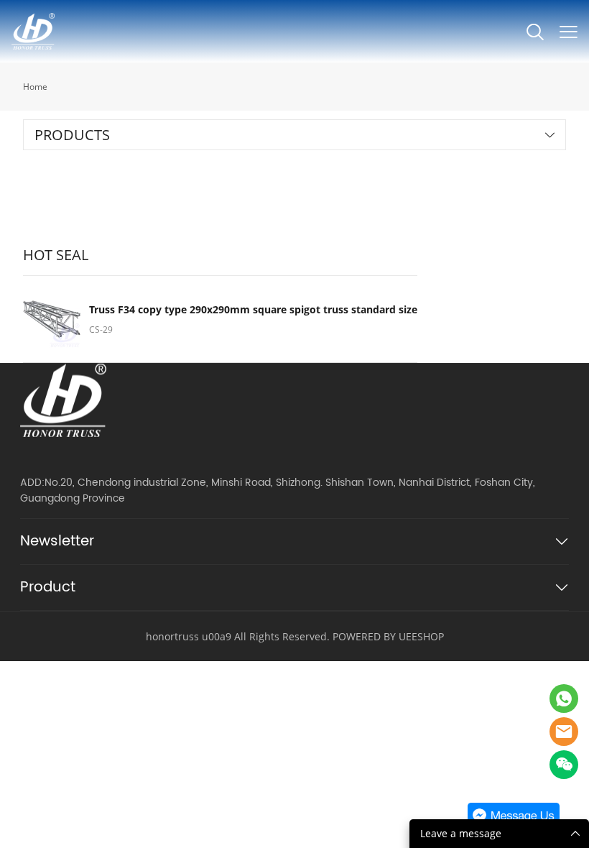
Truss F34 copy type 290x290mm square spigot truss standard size (253, 309)
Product (47, 587)
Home (35, 86)
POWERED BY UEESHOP (388, 636)
